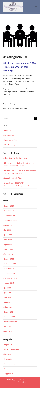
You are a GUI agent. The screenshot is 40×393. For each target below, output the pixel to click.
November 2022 (10, 211)
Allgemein (8, 345)
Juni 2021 (7, 293)
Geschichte (8, 354)
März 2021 (8, 307)
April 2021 (8, 302)
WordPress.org (9, 145)
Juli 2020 (7, 327)
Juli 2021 (7, 288)
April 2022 (8, 245)
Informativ (8, 359)
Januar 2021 (8, 312)
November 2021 (10, 269)
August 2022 (9, 225)
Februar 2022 (9, 254)
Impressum (27, 382)
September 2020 (10, 322)
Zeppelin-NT (9, 374)
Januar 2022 (9, 259)
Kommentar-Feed (10, 140)
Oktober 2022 (9, 216)
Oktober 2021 (9, 274)
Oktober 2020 (9, 317)
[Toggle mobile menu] (36, 6)
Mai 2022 (8, 240)
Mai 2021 (7, 298)
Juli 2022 (7, 230)
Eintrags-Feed (9, 135)
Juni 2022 (8, 235)
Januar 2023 (9, 206)
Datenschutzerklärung (16, 382)
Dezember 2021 (10, 264)
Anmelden (8, 130)
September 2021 (10, 278)
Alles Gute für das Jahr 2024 (15, 158)
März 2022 (8, 249)
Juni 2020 (8, 331)
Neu (5, 369)
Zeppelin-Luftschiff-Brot (13, 178)
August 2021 (9, 283)
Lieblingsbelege (10, 364)
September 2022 (10, 220)
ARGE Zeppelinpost (12, 350)
